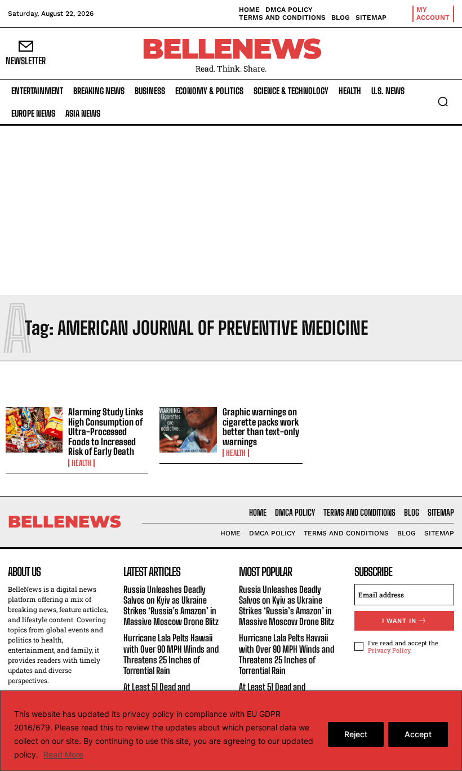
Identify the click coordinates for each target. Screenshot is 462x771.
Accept (418, 734)
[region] (231, 730)
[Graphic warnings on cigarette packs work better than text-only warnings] (187, 430)
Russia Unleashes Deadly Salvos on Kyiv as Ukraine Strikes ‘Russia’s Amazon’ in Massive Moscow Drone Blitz (171, 605)
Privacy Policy (389, 650)
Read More (63, 754)
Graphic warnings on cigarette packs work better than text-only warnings (261, 426)
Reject (355, 734)
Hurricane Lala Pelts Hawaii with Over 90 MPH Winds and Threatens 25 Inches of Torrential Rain (171, 654)
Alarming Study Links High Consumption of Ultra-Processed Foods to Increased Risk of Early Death (105, 431)
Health (81, 463)
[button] (443, 101)
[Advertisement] (231, 210)
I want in (399, 620)
